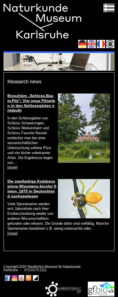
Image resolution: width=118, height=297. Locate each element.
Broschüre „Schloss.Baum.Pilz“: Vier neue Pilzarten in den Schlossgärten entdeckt (31, 103)
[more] (12, 167)
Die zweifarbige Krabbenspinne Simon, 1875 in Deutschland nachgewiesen (31, 188)
